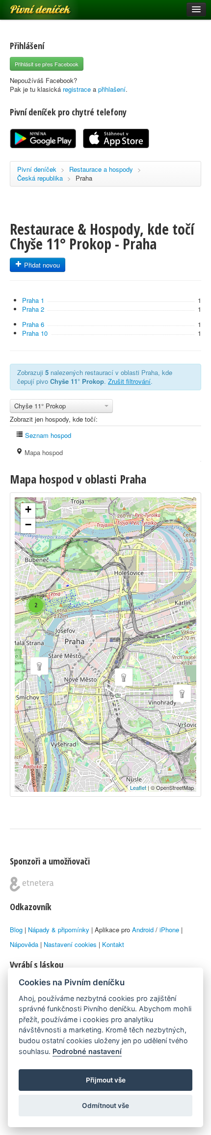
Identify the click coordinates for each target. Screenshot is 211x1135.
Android (143, 929)
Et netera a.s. (31, 884)
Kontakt (113, 944)
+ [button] (28, 509)
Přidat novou (41, 265)
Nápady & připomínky (58, 929)
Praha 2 (33, 309)
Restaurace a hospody (101, 169)
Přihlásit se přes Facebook (47, 64)
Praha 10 (35, 333)
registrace (77, 89)
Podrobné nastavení (87, 1051)
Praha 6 (33, 324)
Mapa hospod (43, 452)
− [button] (28, 524)
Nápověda (24, 944)
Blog (16, 929)
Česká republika (40, 178)
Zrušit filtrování (129, 381)
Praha (84, 178)
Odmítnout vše (105, 1105)
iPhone (169, 929)
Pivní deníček (29, 6)
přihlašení (112, 89)
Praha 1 (33, 300)
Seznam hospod (47, 435)
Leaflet (138, 787)
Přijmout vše (106, 1080)
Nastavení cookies (70, 944)
